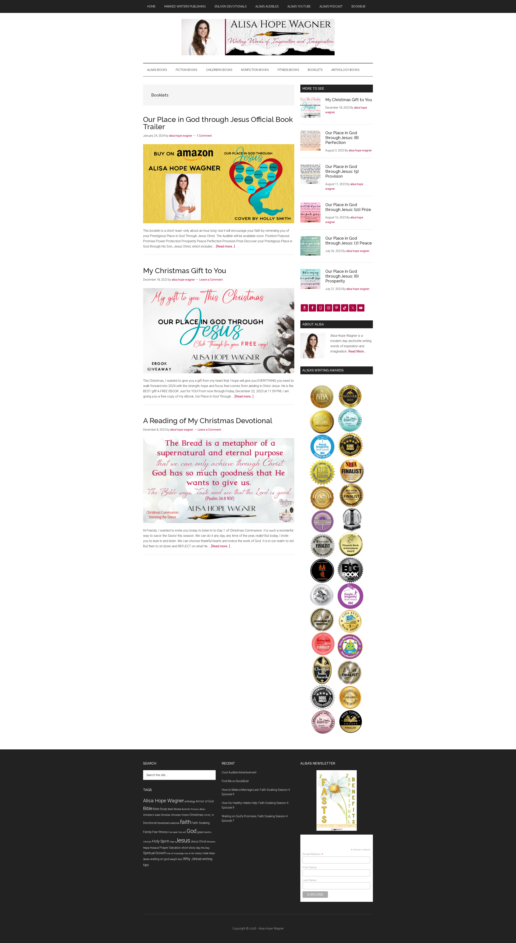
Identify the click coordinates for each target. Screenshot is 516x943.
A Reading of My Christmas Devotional (207, 420)
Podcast (154, 847)
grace (200, 832)
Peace (146, 847)
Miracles (211, 841)
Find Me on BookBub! (235, 781)
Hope (172, 841)
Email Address (313, 854)
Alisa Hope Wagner (163, 800)
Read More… (357, 351)
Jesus (182, 840)
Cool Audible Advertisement (239, 772)
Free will (182, 832)
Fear (155, 832)
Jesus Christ (198, 841)
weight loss (176, 859)
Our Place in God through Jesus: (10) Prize (348, 207)
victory (198, 853)
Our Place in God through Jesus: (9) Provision (342, 171)
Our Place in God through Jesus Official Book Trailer (218, 123)
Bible (148, 808)
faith (185, 822)
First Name (310, 867)
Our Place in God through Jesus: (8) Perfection (342, 137)
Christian (166, 814)
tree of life (189, 853)
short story (188, 847)
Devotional (150, 822)
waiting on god (159, 859)
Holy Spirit (160, 841)
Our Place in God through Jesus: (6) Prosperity (342, 276)
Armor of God (205, 801)
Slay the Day (202, 847)
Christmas (196, 815)
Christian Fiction (180, 814)
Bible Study (160, 809)
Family (147, 832)
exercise (175, 822)
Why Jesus (192, 858)
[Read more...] (225, 246)
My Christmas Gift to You (184, 270)
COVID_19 (209, 815)
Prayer (163, 848)
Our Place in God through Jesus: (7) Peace (348, 240)
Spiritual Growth (154, 853)
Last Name (309, 880)
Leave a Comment (211, 279)
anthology (190, 801)
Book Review (174, 809)
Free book (172, 832)
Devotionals (163, 822)
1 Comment (204, 135)
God (192, 831)
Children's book (151, 814)
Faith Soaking (200, 823)
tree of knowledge (175, 853)
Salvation (175, 847)
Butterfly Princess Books (193, 809)
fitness (163, 832)
